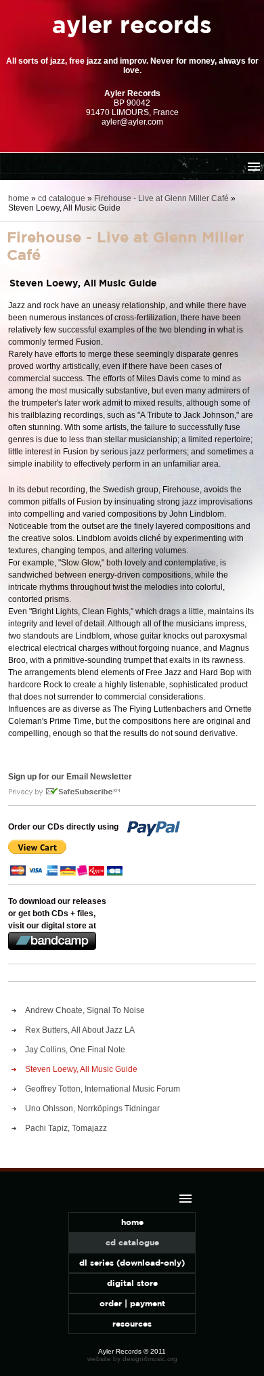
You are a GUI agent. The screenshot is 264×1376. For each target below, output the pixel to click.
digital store (132, 1283)
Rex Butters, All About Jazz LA (80, 1030)
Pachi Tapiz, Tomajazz (66, 1128)
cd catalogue (61, 198)
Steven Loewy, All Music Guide (81, 1069)
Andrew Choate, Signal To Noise (85, 1010)
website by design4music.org (132, 1358)
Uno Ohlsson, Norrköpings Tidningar (92, 1108)
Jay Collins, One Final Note (75, 1049)
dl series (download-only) (132, 1262)
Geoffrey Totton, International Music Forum (102, 1089)
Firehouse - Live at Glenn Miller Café (161, 198)
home (18, 198)
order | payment (132, 1303)
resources (132, 1323)
